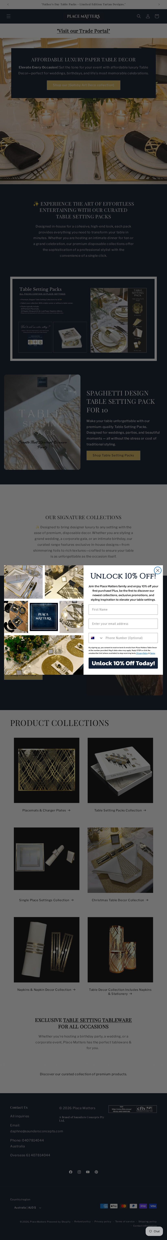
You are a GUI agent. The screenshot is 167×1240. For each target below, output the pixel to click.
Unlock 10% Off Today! (123, 663)
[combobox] (96, 638)
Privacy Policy (142, 653)
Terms (152, 653)
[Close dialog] (157, 570)
